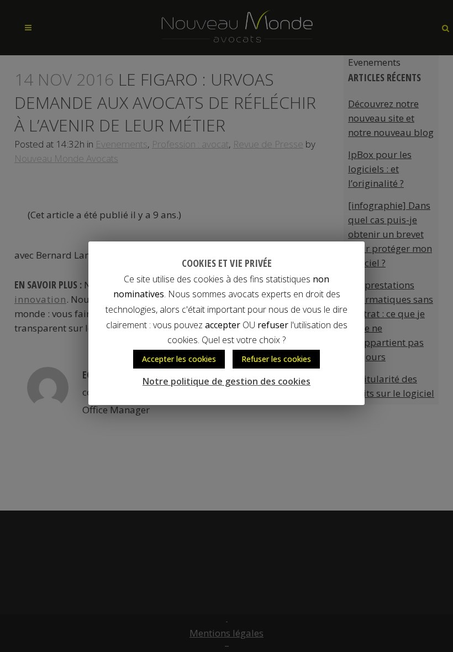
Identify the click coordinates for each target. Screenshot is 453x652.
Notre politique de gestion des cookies (226, 381)
